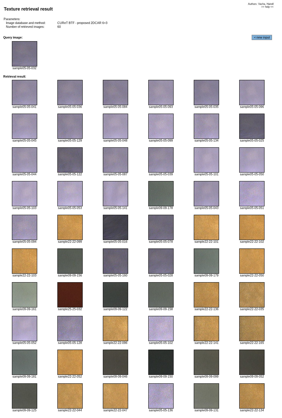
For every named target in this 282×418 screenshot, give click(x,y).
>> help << (267, 6)
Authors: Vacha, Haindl (261, 3)
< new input (262, 37)
